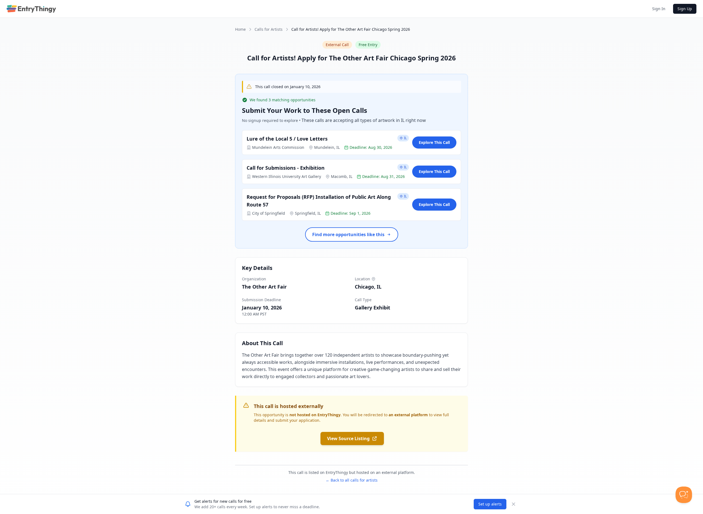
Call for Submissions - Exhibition (286, 167)
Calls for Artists (269, 29)
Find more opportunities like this (348, 234)
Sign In (658, 8)
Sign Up (684, 8)
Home (240, 29)
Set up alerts (490, 504)
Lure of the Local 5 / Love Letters (287, 138)
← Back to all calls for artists (352, 480)
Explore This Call (434, 142)
